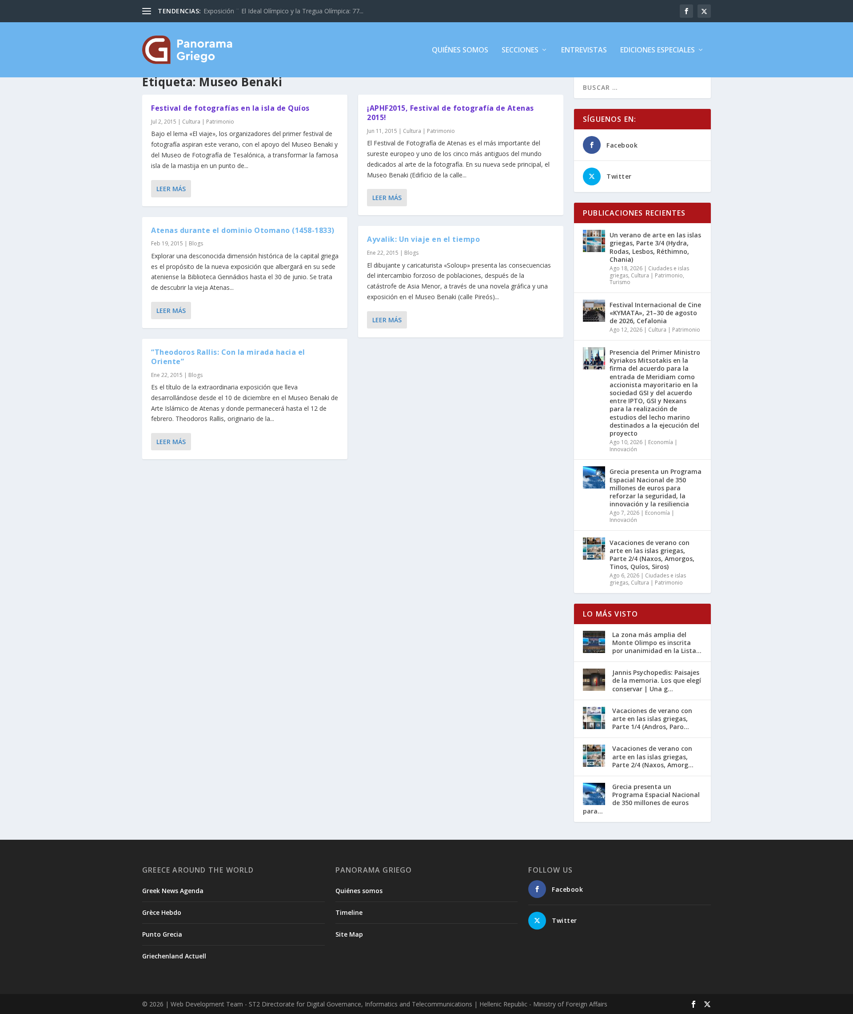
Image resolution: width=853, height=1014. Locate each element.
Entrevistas (584, 50)
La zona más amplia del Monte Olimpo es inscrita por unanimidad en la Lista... (657, 642)
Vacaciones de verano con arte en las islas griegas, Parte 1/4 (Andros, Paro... (652, 718)
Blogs (196, 243)
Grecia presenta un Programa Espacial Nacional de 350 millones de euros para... (641, 798)
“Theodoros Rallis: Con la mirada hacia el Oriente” (228, 356)
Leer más (171, 188)
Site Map (349, 934)
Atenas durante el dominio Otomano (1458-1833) (243, 230)
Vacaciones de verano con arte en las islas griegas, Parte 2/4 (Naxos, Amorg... (653, 756)
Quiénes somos (460, 50)
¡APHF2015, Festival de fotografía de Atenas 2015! (450, 112)
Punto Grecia (162, 934)
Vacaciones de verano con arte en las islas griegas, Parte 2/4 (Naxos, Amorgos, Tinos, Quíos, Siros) (652, 554)
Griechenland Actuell (174, 956)
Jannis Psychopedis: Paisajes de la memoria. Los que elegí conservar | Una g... (656, 680)
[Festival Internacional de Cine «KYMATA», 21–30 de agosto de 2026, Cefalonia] (594, 311)
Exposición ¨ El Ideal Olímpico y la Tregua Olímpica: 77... (283, 11)
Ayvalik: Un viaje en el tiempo (423, 239)
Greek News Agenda (172, 890)
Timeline (349, 912)
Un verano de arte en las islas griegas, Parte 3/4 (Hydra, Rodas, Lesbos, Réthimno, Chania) (655, 247)
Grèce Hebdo (161, 912)
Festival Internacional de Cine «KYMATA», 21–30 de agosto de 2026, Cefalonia (655, 313)
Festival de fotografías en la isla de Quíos (230, 108)
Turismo (620, 282)
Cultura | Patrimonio (208, 121)
